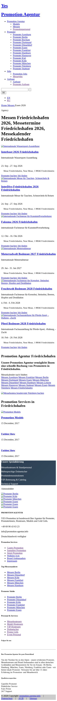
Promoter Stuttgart (21, 68)
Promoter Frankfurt (22, 50)
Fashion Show (8, 434)
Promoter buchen (9, 175)
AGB (21, 698)
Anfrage (11, 79)
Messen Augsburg (9, 377)
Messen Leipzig (43, 382)
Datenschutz (7, 698)
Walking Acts (13, 555)
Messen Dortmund (9, 380)
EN (8, 98)
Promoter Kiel (19, 58)
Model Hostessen (15, 624)
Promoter (11, 32)
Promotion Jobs (20, 74)
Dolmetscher (13, 629)
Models (16, 24)
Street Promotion (15, 553)
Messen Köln (13, 577)
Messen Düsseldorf (10, 382)
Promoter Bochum (21, 39)
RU (8, 100)
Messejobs (18, 76)
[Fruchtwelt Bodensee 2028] (28, 283)
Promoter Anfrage (21, 84)
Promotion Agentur (16, 21)
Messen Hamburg (27, 382)
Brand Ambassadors (16, 558)
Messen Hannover (9, 385)
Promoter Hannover (22, 55)
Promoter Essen (20, 47)
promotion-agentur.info (29, 696)
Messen (16, 26)
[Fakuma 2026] (26, 216)
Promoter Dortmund (22, 42)
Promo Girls (12, 632)
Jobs (9, 71)
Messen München (40, 380)
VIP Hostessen (14, 626)
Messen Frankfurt (26, 377)
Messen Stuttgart (26, 385)
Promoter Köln (20, 60)
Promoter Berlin (20, 37)
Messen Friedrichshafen (22, 388)
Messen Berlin (42, 377)
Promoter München (22, 63)
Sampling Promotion (16, 550)
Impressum (12, 561)
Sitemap (33, 698)
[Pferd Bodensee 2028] (28, 318)
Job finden (22, 175)
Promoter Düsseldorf (22, 45)
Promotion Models (12, 417)
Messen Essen (25, 380)
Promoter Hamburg (22, 53)
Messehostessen (14, 621)
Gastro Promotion (15, 548)
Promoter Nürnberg (22, 66)
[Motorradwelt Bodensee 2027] (16, 248)
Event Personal (14, 634)
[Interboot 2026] (20, 146)
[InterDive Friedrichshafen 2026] (28, 181)
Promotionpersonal (21, 29)
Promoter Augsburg (22, 34)
